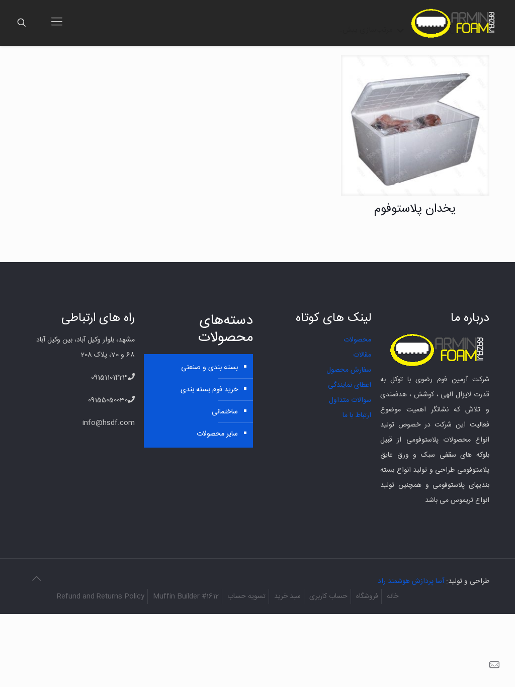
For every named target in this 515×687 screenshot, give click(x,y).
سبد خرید (287, 596)
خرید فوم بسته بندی (209, 390)
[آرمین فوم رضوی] (455, 22)
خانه (392, 596)
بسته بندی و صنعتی (209, 368)
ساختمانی (224, 412)
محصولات (357, 340)
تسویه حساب (246, 596)
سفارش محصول (348, 370)
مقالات (362, 355)
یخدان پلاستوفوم (415, 209)
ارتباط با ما (356, 415)
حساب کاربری (328, 596)
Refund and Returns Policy (100, 596)
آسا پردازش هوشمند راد (411, 581)
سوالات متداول (350, 400)
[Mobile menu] (56, 22)
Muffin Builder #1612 (186, 596)
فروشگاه (367, 596)
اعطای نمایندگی (349, 385)
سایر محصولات (217, 434)
